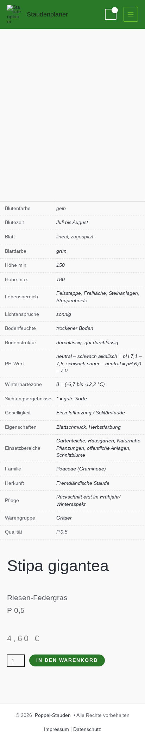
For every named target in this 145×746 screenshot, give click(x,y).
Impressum (56, 729)
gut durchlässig (101, 342)
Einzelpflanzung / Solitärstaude (90, 412)
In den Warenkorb (67, 660)
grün (61, 251)
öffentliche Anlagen (108, 448)
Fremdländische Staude (82, 483)
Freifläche (95, 293)
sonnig (63, 314)
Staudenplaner (47, 14)
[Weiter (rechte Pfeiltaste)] (132, 373)
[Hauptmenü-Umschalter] (131, 14)
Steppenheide (71, 300)
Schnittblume (70, 455)
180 (60, 279)
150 (60, 265)
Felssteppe (68, 293)
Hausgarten (101, 440)
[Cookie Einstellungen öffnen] (12, 737)
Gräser (64, 518)
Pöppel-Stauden (53, 715)
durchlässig (69, 342)
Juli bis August (72, 222)
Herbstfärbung (105, 427)
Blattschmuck (71, 427)
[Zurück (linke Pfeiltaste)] (12, 373)
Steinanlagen (123, 293)
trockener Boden (74, 328)
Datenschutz (87, 729)
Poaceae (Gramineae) (81, 469)
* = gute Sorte (71, 398)
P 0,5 (62, 532)
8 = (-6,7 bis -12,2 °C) (80, 384)
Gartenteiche (70, 440)
